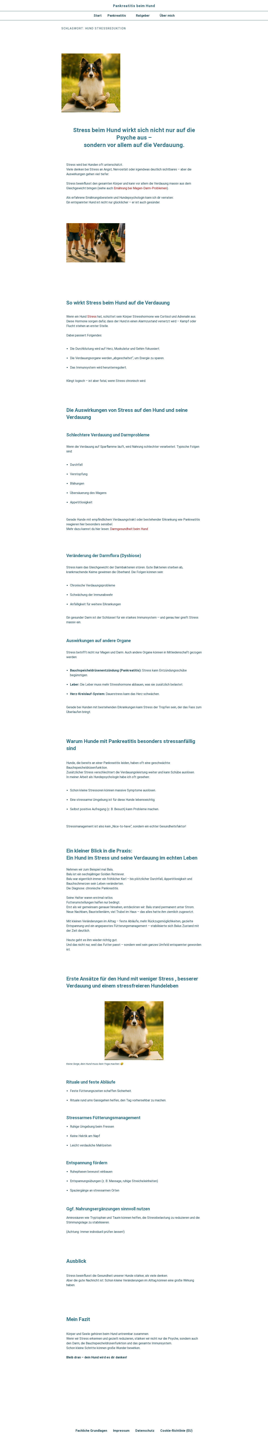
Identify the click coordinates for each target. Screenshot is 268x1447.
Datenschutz (144, 1431)
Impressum (121, 1431)
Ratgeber (143, 15)
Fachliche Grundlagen (91, 1431)
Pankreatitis (117, 15)
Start (98, 15)
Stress (92, 316)
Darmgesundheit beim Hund (128, 529)
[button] (119, 15)
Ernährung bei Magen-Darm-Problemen (140, 188)
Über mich (167, 15)
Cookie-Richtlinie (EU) (176, 1431)
